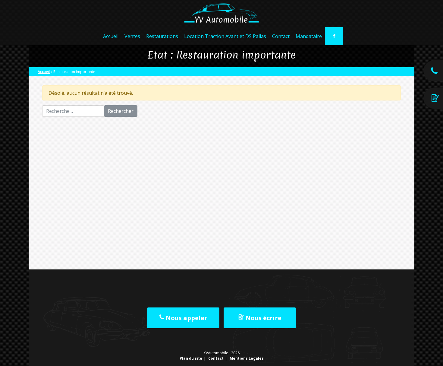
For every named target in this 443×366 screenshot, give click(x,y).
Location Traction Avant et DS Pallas (225, 36)
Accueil (110, 36)
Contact (281, 36)
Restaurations (162, 36)
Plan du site (191, 358)
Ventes (132, 36)
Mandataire (309, 36)
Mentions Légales (247, 358)
